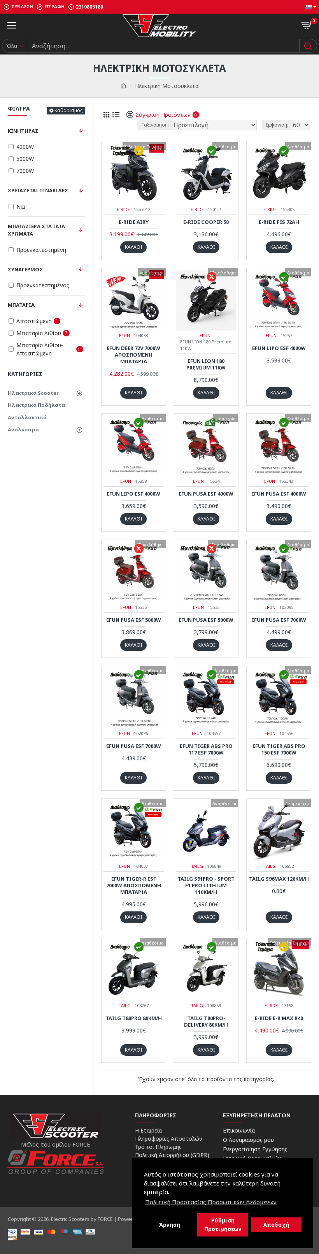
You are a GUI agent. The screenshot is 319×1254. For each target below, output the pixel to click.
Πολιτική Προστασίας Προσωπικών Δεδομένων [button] (211, 1202)
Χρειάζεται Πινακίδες (38, 190)
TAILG (197, 866)
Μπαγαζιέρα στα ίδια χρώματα (36, 230)
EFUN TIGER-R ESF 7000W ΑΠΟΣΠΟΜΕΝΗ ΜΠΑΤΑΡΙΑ (133, 885)
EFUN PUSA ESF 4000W (206, 494)
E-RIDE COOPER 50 (206, 222)
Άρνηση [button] (169, 1224)
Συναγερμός (25, 269)
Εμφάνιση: (277, 124)
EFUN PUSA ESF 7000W (278, 620)
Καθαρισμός (68, 110)
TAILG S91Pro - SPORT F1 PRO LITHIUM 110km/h (206, 885)
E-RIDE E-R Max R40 (279, 1018)
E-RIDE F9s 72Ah (279, 222)
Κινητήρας (23, 130)
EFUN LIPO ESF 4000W (279, 348)
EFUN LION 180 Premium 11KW (206, 364)
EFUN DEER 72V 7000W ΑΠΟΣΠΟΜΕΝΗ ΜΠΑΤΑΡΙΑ (133, 355)
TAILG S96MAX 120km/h (279, 879)
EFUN (124, 335)
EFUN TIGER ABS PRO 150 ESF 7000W (278, 749)
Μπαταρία (21, 304)
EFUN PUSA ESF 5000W (133, 620)
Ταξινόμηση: (155, 124)
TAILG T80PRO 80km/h (133, 1018)
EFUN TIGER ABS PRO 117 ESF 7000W (206, 749)
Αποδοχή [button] (276, 1224)
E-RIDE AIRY (134, 222)
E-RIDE (123, 209)
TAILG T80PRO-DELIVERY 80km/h (206, 1021)
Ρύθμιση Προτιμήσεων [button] (223, 1225)
